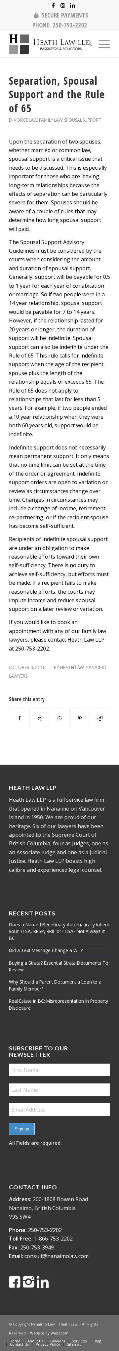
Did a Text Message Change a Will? (46, 950)
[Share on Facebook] (19, 718)
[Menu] (101, 44)
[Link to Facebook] (53, 5)
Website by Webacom (49, 1332)
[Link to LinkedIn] (72, 5)
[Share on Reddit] (100, 718)
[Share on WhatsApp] (60, 718)
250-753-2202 (70, 25)
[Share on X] (40, 718)
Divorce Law (23, 120)
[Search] (85, 44)
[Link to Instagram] (62, 5)
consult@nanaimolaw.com (56, 1256)
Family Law (50, 120)
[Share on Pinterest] (80, 718)
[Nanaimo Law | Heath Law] (49, 44)
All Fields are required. (35, 1142)
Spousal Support (82, 120)
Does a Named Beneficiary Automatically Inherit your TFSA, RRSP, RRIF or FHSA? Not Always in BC (59, 931)
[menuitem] (61, 15)
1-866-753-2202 (53, 1238)
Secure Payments (65, 15)
